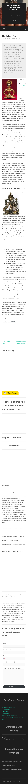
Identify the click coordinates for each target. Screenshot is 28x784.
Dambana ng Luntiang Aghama (14, 7)
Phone (7, 656)
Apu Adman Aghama (14, 38)
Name (7, 643)
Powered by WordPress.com (11, 781)
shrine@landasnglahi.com (8, 707)
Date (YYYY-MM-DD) (11, 662)
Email (7, 649)
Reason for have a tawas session (12, 668)
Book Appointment (14, 686)
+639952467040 (6, 709)
